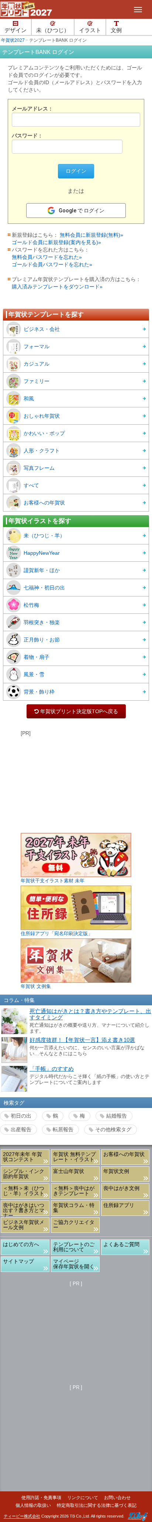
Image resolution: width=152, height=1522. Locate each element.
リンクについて (82, 1497)
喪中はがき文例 (121, 1188)
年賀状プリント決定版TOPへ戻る (76, 711)
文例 (116, 30)
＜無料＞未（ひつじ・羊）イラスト (23, 1190)
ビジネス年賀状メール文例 (23, 1224)
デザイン (15, 30)
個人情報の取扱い (33, 1505)
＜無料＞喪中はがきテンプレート (73, 1190)
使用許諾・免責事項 (41, 1497)
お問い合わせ (117, 1497)
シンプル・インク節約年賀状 (23, 1173)
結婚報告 (116, 1116)
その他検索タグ (113, 1129)
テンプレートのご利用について (73, 1246)
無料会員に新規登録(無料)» (91, 235)
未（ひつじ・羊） (44, 535)
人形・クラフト (42, 451)
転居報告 (63, 1129)
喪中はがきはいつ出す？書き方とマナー (23, 1208)
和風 (29, 398)
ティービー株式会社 (22, 1516)
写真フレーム (39, 468)
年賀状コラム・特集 (73, 1207)
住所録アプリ (118, 1205)
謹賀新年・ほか (42, 570)
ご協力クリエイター (73, 1224)
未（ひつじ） (52, 30)
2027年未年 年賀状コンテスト (22, 1156)
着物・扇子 (36, 657)
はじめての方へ (21, 1244)
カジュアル (36, 364)
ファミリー (36, 381)
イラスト (90, 30)
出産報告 (21, 1129)
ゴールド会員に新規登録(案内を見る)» (56, 242)
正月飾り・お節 (42, 640)
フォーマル (36, 346)
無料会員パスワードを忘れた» (47, 257)
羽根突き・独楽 (42, 622)
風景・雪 (34, 674)
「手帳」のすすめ (52, 1069)
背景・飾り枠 (39, 692)
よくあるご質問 (121, 1244)
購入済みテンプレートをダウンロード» (57, 287)
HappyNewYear (42, 553)
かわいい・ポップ (44, 433)
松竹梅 (31, 605)
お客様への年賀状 (44, 503)
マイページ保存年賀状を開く (73, 1263)
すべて (31, 485)
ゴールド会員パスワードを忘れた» (52, 264)
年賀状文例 (116, 1171)
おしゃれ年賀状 (42, 416)
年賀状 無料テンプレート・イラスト (74, 1156)
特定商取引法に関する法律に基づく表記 (97, 1505)
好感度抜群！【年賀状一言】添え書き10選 (82, 1040)
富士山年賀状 (68, 1171)
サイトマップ (18, 1261)
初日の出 (21, 1116)
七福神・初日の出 (44, 588)
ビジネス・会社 (42, 329)
